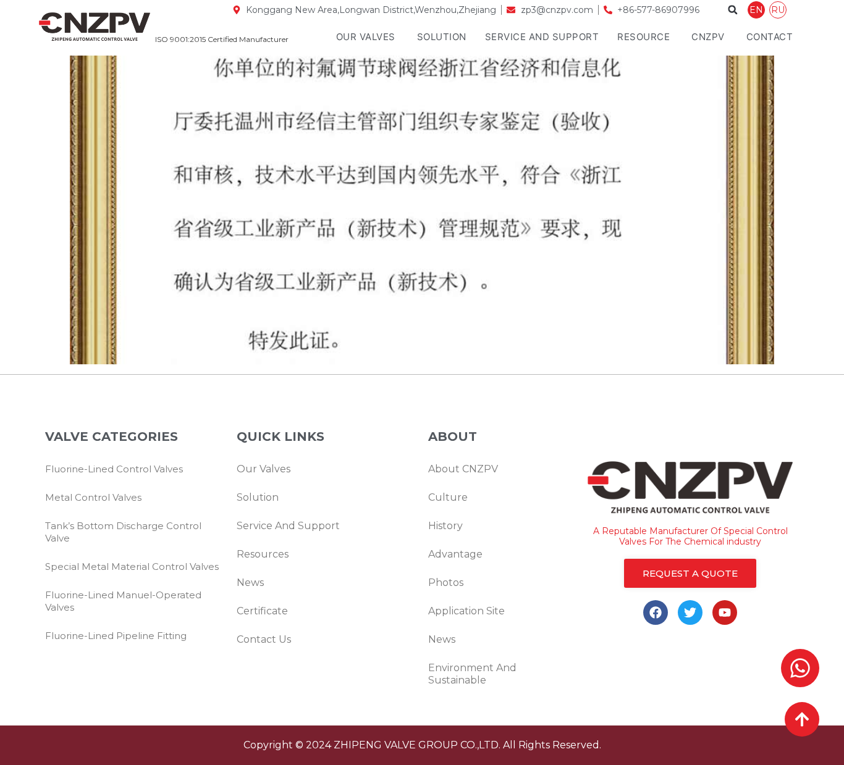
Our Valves (365, 37)
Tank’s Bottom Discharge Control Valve (123, 532)
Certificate (262, 611)
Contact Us (264, 639)
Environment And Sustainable (472, 674)
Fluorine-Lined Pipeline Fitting (116, 636)
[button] (732, 10)
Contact (769, 37)
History (445, 526)
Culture (448, 497)
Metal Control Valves (93, 497)
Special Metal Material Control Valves (132, 566)
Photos (445, 582)
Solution (441, 37)
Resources (263, 554)
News (250, 582)
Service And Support (542, 37)
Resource (643, 37)
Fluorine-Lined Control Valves (114, 469)
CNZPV (708, 37)
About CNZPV (463, 469)
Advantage (455, 554)
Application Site (466, 611)
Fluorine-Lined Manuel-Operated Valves (123, 601)
